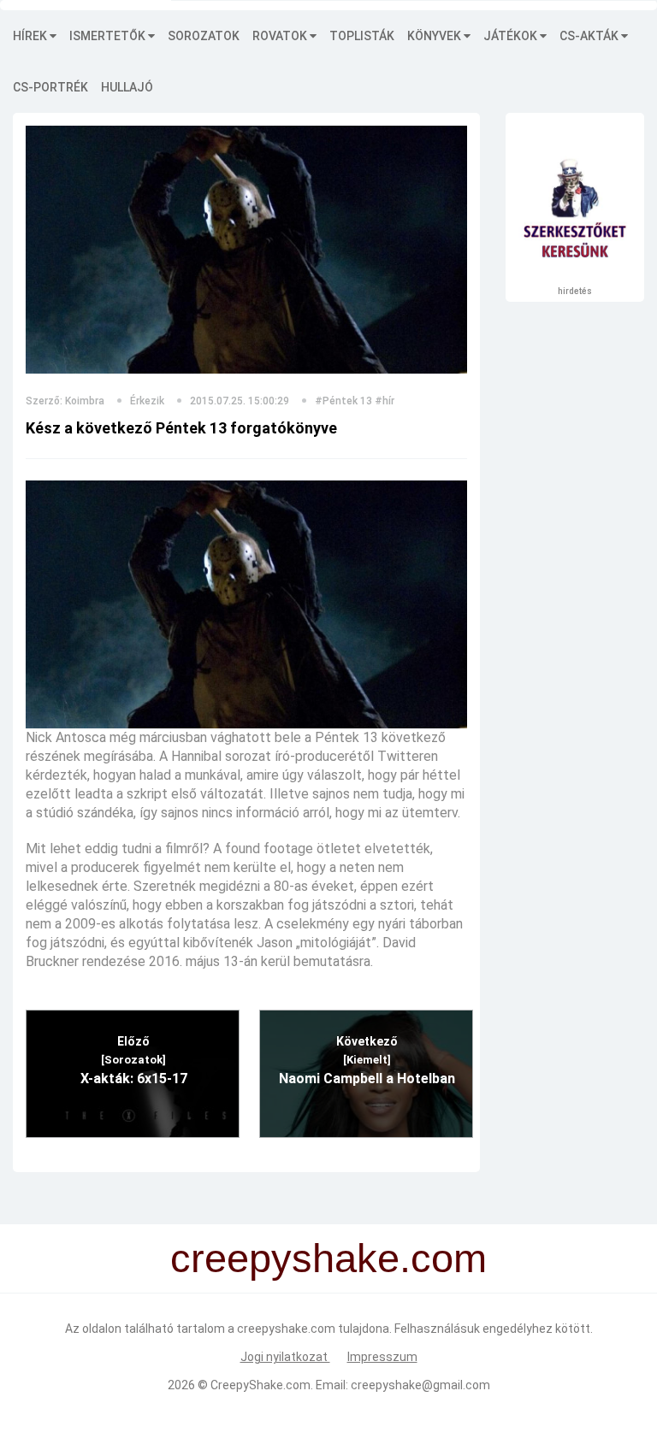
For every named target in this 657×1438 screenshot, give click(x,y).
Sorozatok (204, 36)
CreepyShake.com (260, 1385)
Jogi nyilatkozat (285, 1357)
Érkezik (147, 401)
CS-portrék (50, 87)
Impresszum (382, 1357)
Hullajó (127, 87)
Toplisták (361, 36)
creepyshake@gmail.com (420, 1385)
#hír (384, 401)
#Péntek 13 (343, 401)
